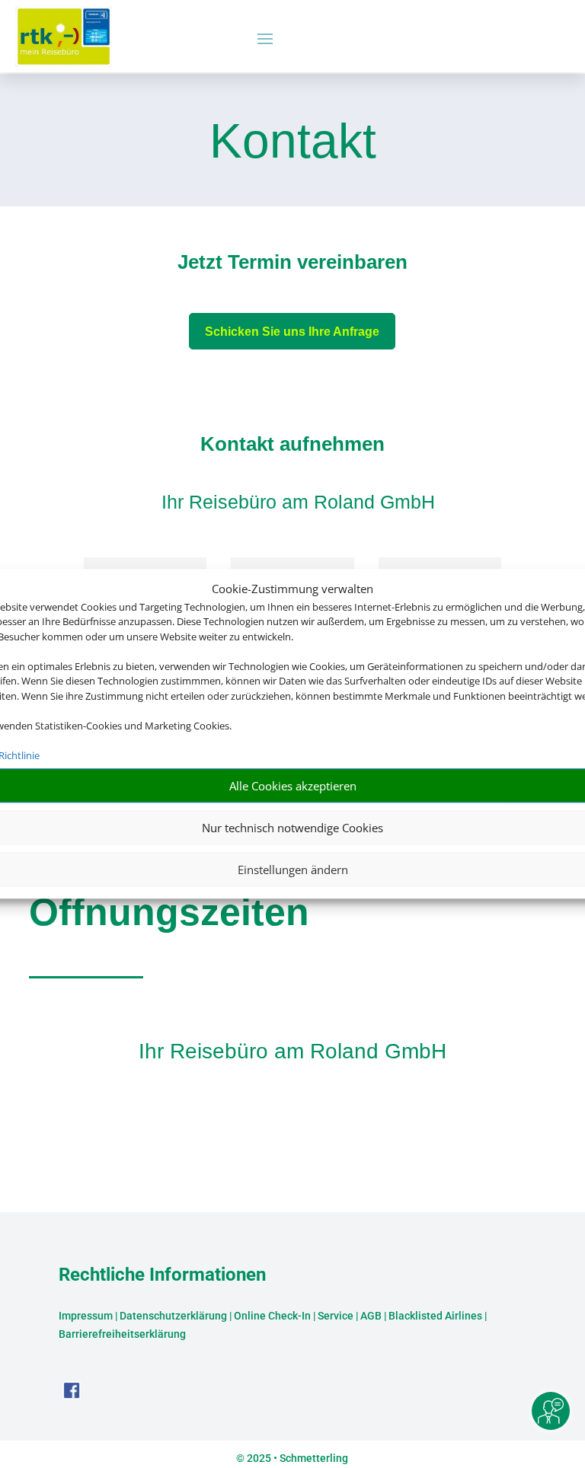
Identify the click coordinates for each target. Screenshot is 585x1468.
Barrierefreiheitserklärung (122, 1334)
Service (335, 1316)
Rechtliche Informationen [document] (162, 1275)
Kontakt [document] (292, 142)
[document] (292, 265)
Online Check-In (272, 1316)
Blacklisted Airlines (435, 1316)
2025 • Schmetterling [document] (296, 1458)
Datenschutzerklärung (173, 1316)
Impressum (86, 1316)
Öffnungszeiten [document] (169, 912)
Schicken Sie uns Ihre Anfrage (292, 331)
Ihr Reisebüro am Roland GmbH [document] (292, 1051)
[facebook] (72, 1395)
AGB (371, 1316)
